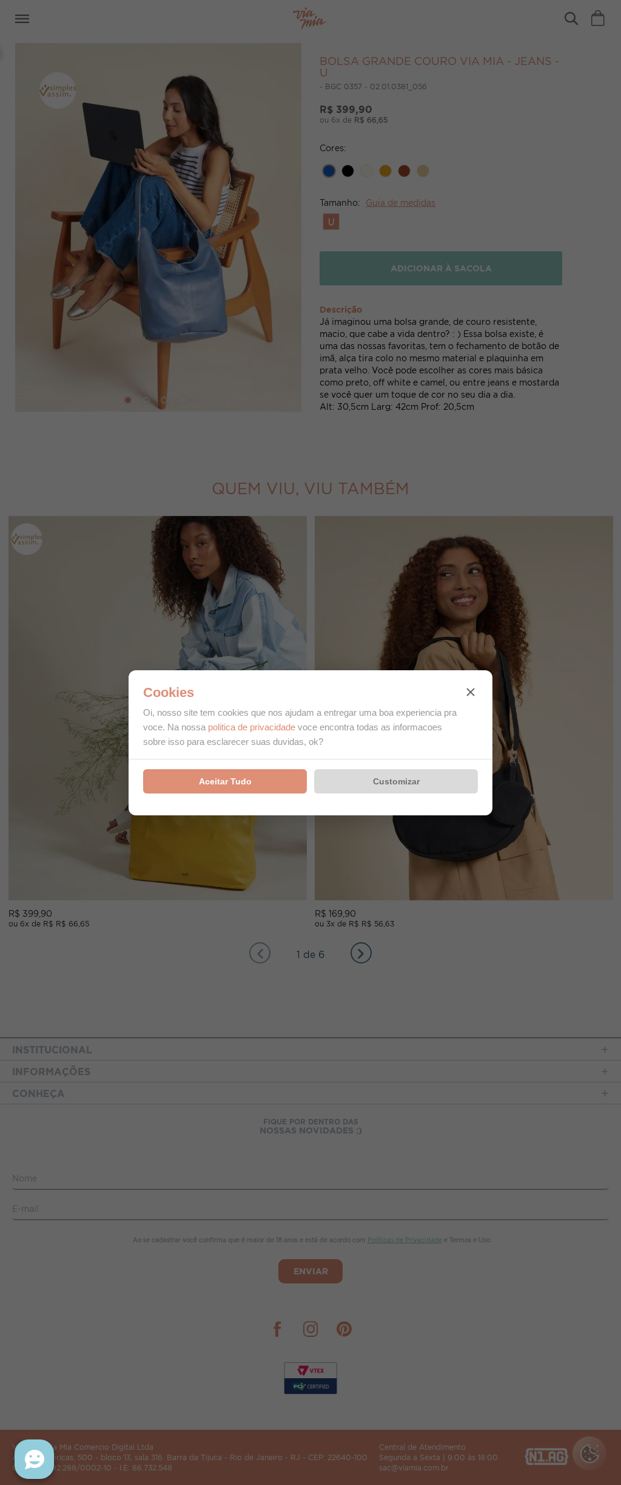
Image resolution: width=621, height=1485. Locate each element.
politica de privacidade (251, 727)
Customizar (396, 781)
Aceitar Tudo (225, 781)
